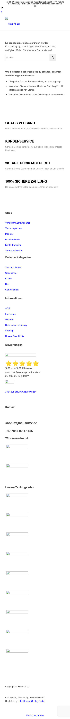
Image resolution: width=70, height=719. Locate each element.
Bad (7, 284)
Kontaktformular (13, 244)
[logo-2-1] (29, 24)
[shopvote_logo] (9, 382)
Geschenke (10, 272)
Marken (9, 233)
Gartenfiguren (12, 289)
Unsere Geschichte (14, 336)
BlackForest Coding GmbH (32, 701)
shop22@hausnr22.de (21, 423)
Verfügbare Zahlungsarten (17, 222)
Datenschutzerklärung (16, 325)
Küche (8, 278)
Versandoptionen (13, 228)
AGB (7, 308)
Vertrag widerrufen (35, 715)
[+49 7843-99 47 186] (6, 427)
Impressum (10, 314)
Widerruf (9, 319)
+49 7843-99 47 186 (19, 431)
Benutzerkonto (12, 239)
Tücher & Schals (13, 267)
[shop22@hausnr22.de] (6, 419)
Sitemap (9, 330)
